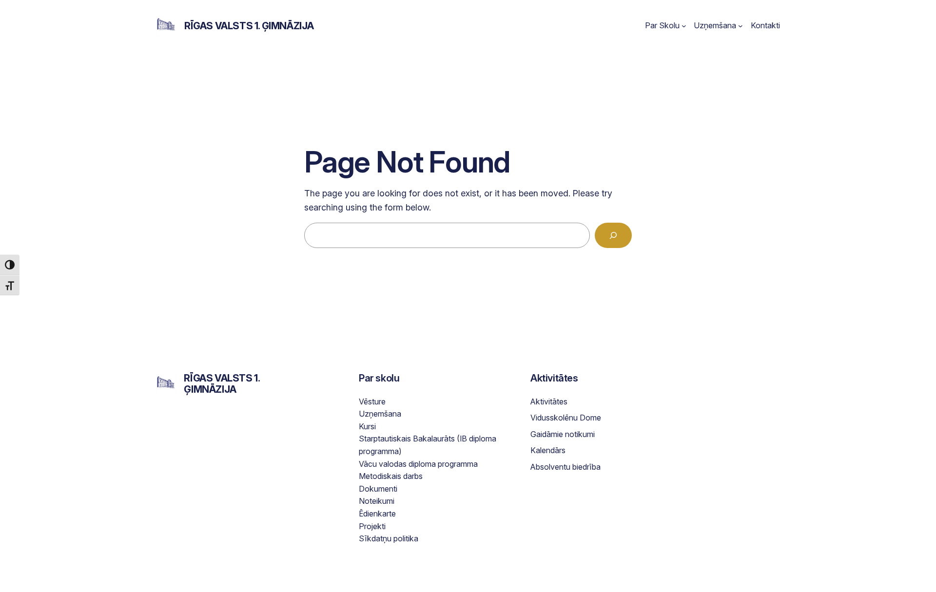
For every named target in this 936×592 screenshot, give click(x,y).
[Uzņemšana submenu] (740, 25)
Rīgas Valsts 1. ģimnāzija (249, 26)
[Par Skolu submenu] (684, 25)
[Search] (613, 235)
